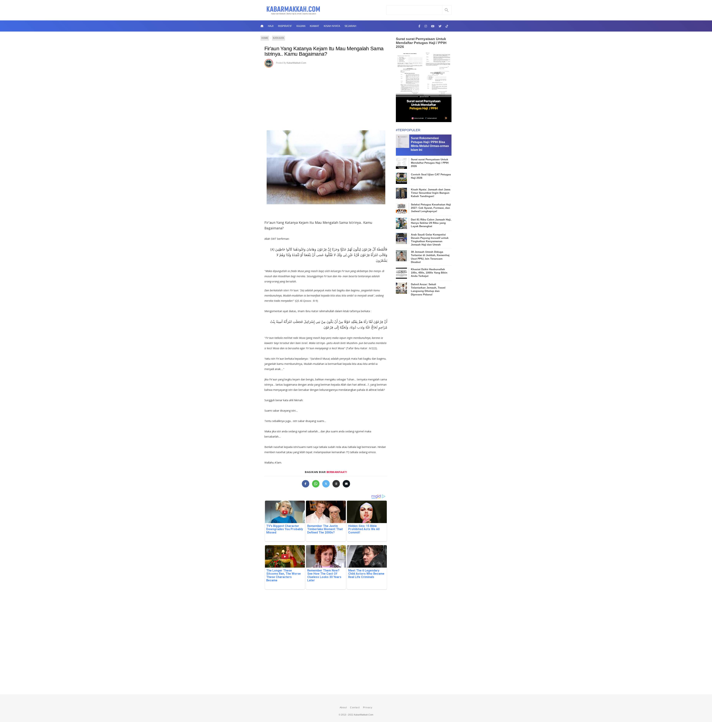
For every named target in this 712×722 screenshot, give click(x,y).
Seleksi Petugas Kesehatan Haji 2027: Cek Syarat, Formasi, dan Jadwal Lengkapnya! (431, 208)
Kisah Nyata (332, 25)
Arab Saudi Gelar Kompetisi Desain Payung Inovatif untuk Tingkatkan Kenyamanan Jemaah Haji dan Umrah (430, 239)
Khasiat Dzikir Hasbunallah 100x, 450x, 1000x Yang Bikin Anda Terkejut (429, 272)
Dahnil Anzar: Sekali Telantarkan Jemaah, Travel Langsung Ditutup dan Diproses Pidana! (428, 289)
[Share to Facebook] (305, 483)
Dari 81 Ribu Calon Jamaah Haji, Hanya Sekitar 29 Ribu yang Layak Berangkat (431, 223)
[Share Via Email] (346, 483)
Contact (355, 707)
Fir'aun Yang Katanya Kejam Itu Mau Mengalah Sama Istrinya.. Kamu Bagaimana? (323, 51)
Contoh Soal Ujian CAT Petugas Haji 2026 (431, 176)
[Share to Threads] (336, 483)
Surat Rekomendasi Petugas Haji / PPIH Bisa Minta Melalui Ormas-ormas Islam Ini (430, 144)
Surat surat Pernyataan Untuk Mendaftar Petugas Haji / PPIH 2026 (421, 43)
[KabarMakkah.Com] (419, 26)
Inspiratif (285, 25)
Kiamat (314, 25)
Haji (270, 25)
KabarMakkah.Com (296, 63)
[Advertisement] (325, 95)
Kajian (300, 25)
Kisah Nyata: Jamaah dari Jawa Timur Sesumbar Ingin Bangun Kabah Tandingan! (430, 193)
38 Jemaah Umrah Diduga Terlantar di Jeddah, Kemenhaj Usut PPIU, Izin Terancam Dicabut (430, 256)
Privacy (368, 707)
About (343, 707)
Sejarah (350, 25)
